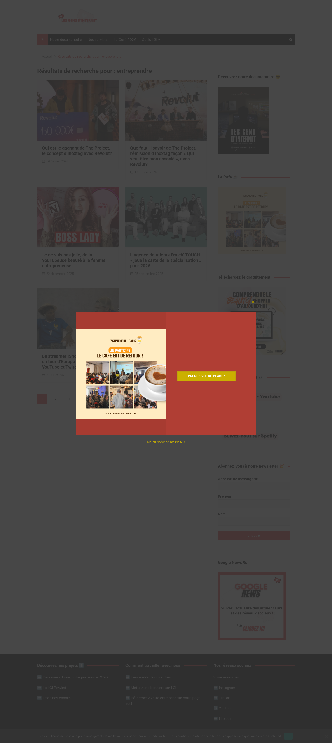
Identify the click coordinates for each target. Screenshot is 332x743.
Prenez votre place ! (206, 376)
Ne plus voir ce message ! (166, 442)
